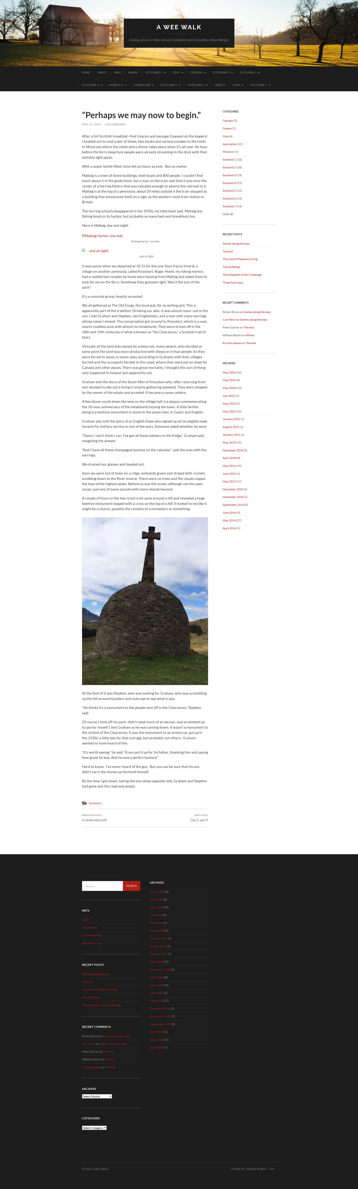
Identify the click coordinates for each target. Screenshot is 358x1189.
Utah (236, 84)
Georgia (196, 72)
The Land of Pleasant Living (240, 259)
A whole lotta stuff (94, 818)
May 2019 (229, 442)
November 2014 (233, 497)
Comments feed (92, 935)
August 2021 (231, 427)
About (102, 72)
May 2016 (229, 465)
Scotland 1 (154, 72)
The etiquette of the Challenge (242, 274)
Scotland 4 (90, 84)
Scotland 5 (169, 84)
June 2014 (229, 512)
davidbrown (115, 124)
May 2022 (229, 411)
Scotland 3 (248, 72)
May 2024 (229, 388)
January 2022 (231, 419)
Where (133, 72)
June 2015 (229, 473)
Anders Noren (255, 1169)
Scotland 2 (221, 72)
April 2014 (229, 528)
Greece (220, 84)
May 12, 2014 (91, 124)
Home (86, 72)
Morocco (116, 84)
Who (117, 72)
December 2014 (233, 489)
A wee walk (179, 27)
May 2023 (229, 403)
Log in (86, 919)
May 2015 (229, 481)
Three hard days (233, 282)
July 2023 (229, 395)
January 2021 (231, 434)
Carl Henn (229, 319)
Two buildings (231, 266)
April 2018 (229, 458)
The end (228, 251)
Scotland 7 (258, 84)
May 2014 (229, 520)
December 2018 (233, 450)
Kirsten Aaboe (232, 343)
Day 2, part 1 (199, 818)
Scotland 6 (196, 84)
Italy (176, 72)
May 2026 (229, 372)
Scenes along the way (236, 243)
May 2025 (229, 380)
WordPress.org (91, 943)
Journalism (141, 84)
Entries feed (89, 927)
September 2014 (233, 504)
